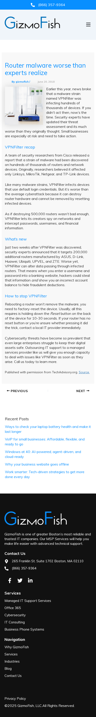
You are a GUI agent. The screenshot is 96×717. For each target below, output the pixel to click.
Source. (84, 372)
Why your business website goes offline (37, 464)
